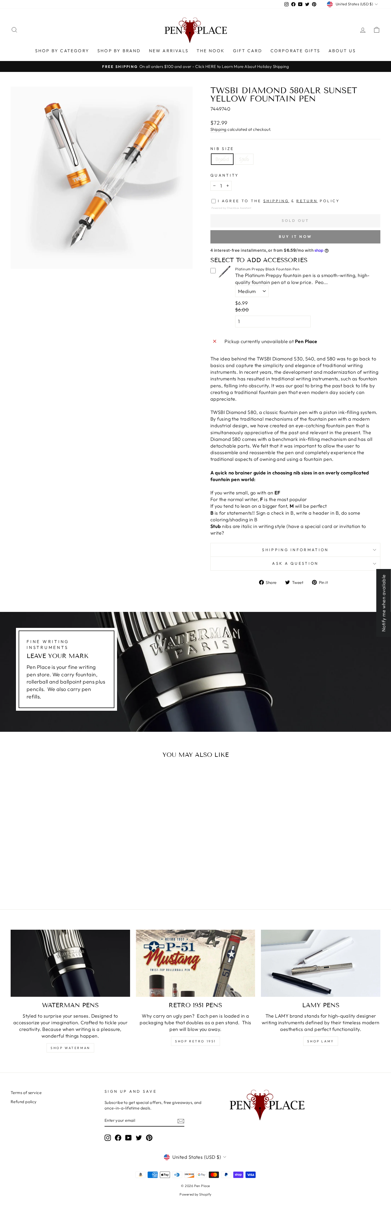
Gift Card (248, 50)
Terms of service (26, 1092)
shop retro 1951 (195, 1041)
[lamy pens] (320, 963)
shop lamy (320, 1041)
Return (307, 200)
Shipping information (295, 549)
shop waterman (70, 1048)
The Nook (211, 50)
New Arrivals (169, 50)
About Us (342, 50)
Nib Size (222, 148)
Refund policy (24, 1101)
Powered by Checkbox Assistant (231, 207)
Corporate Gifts (296, 50)
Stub (244, 159)
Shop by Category (62, 50)
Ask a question (295, 563)
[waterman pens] (70, 963)
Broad (222, 159)
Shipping (218, 129)
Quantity (224, 175)
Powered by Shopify (195, 1194)
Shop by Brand (119, 50)
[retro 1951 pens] (195, 963)
